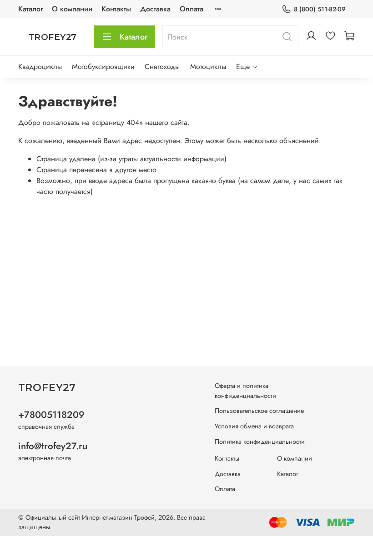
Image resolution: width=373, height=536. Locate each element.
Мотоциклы (208, 66)
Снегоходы (162, 66)
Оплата (191, 9)
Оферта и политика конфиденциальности (245, 390)
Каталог (30, 9)
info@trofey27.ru (52, 446)
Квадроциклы (40, 66)
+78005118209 (51, 415)
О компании (72, 9)
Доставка (155, 9)
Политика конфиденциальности (260, 441)
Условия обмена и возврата (254, 426)
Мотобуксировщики (103, 66)
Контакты (116, 9)
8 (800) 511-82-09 (320, 9)
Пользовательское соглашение (259, 410)
